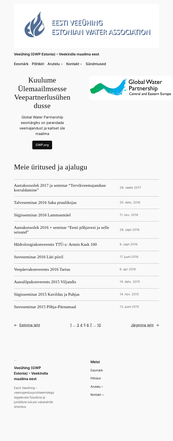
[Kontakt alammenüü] (81, 64)
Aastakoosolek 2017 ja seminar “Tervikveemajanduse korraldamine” (60, 187)
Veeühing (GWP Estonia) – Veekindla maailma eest (56, 54)
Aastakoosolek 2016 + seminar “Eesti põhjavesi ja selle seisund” (61, 229)
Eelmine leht (27, 325)
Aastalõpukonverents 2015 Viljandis (45, 281)
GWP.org (42, 145)
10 (99, 325)
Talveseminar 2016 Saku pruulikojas (45, 202)
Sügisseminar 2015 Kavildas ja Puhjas (47, 294)
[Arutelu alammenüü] (62, 64)
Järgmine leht (145, 325)
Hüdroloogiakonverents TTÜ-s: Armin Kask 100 (55, 244)
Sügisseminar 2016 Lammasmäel (42, 215)
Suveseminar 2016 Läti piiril (38, 256)
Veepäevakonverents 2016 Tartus (42, 269)
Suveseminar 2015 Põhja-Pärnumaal (45, 306)
